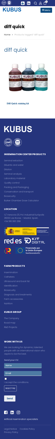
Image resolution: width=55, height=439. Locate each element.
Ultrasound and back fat (17, 281)
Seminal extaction (13, 160)
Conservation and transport (19, 191)
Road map (9, 322)
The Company (11, 318)
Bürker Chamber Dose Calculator (21, 200)
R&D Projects (10, 327)
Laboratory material (14, 178)
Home (7, 34)
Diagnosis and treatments (18, 294)
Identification (11, 285)
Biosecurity (10, 196)
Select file (10, 388)
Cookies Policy (27, 428)
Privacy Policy (11, 432)
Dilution (8, 169)
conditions (22, 382)
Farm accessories (13, 299)
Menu (47, 10)
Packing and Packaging (16, 187)
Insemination (11, 272)
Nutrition (8, 303)
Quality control (12, 182)
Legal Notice (10, 428)
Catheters (9, 276)
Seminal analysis (13, 173)
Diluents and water (14, 165)
